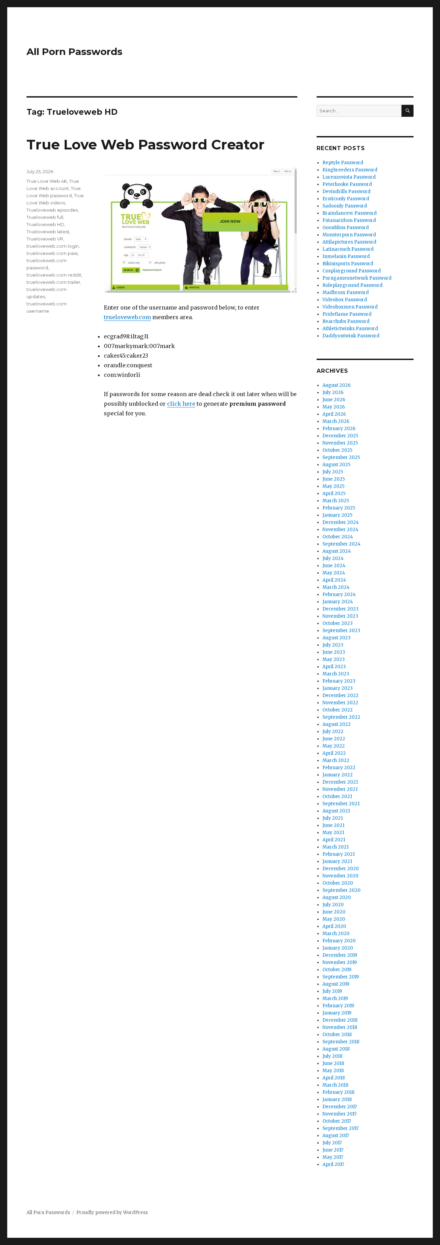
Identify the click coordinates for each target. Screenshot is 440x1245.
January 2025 (337, 515)
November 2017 (339, 1114)
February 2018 (338, 1092)
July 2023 (332, 645)
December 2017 (339, 1107)
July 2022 (332, 731)
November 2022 (340, 703)
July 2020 (333, 905)
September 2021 (341, 804)
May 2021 (333, 832)
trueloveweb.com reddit (53, 275)
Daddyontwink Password (351, 336)
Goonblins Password (345, 228)
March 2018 (335, 1085)
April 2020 (334, 926)
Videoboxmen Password (350, 307)
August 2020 (336, 897)
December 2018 (340, 1020)
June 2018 (333, 1063)
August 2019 (335, 984)
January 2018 (337, 1099)
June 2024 (333, 566)
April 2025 (333, 493)
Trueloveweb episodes (52, 210)
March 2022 (335, 760)
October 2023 (337, 623)
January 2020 (337, 948)
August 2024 (336, 551)
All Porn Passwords (74, 51)
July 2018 (332, 1056)
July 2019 (332, 991)
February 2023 (338, 681)
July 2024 (333, 558)
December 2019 (339, 955)
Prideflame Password (347, 314)
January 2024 (337, 602)
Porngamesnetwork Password (357, 278)
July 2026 (332, 392)
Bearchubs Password (346, 321)
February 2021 (338, 854)
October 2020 (337, 883)
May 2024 (333, 573)
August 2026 (336, 385)
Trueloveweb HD (45, 224)
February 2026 (338, 428)
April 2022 (334, 753)
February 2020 (339, 941)
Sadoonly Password (344, 206)
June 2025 (333, 479)
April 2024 (334, 580)
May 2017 (332, 1157)
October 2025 (337, 450)
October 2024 (337, 537)
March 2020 (336, 933)
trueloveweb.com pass (52, 253)
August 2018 (336, 1049)
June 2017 (332, 1150)
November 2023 (340, 616)
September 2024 (341, 544)
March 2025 (335, 501)
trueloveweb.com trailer (53, 282)
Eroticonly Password (345, 199)
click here (181, 403)
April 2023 (334, 667)
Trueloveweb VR (44, 239)
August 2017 (335, 1136)
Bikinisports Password (347, 264)
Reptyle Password (342, 163)
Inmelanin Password (346, 256)
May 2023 (333, 659)
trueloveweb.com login (52, 246)
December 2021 (340, 782)
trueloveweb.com (127, 317)
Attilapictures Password (349, 242)
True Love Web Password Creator (145, 144)
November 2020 (340, 876)
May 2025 (333, 486)
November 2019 (339, 962)
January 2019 (336, 1013)
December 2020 (340, 869)
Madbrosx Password (345, 292)
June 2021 (333, 825)
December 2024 (340, 522)
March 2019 (335, 998)
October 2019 (336, 970)
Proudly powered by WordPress (112, 1212)
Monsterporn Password (349, 235)
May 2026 (333, 407)
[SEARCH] (408, 111)
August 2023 (336, 638)
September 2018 (340, 1042)
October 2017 (336, 1121)
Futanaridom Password (349, 220)
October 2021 (337, 796)
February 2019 (338, 1006)
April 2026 (334, 414)
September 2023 (341, 630)
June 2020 (333, 912)
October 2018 (337, 1035)
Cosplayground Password (351, 271)
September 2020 (341, 890)
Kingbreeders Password (349, 170)
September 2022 (341, 717)
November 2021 (340, 789)
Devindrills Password (346, 191)
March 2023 (335, 674)
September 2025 (341, 457)
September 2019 (340, 977)
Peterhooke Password (347, 184)
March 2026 (335, 421)
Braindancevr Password (349, 213)
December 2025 (340, 436)
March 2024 (336, 587)
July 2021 (332, 818)
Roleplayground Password (352, 285)
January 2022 (337, 775)
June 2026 (333, 400)
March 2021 (335, 847)
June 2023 (333, 652)
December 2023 (340, 609)
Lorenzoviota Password (349, 177)
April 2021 (333, 840)
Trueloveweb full (44, 217)
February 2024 (339, 594)
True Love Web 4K (46, 181)
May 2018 (333, 1071)
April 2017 (333, 1164)
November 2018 (339, 1027)
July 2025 (332, 472)
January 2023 (337, 688)
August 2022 (336, 724)
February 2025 (338, 508)
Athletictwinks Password (350, 329)
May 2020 (333, 919)
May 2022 (333, 746)
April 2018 (333, 1078)
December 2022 (340, 695)
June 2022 (333, 739)
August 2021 (336, 811)
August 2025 (336, 465)
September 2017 (340, 1128)
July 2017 (332, 1143)
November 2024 (340, 529)
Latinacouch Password (348, 249)
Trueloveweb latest (47, 231)
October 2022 (337, 710)
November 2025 (340, 443)
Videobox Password (344, 300)
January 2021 (337, 861)
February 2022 (338, 768)
